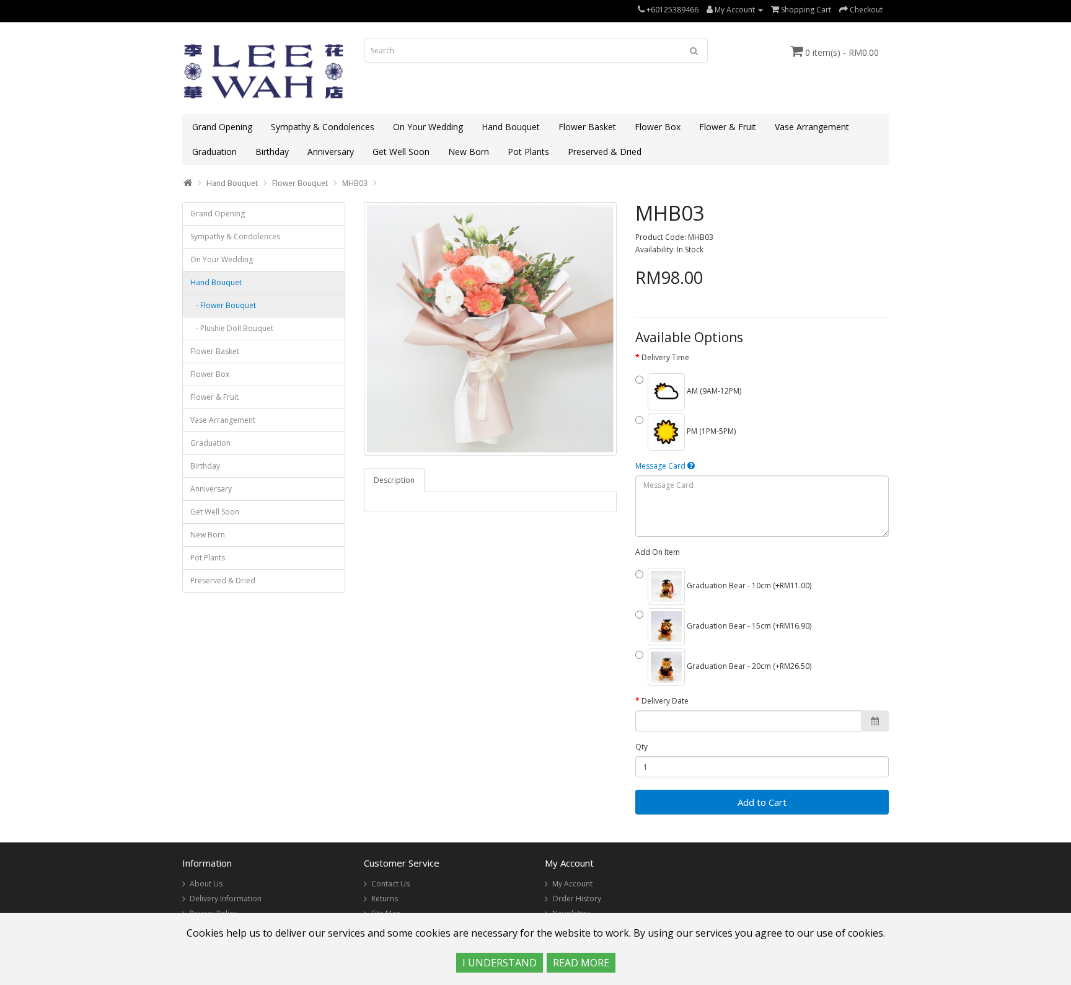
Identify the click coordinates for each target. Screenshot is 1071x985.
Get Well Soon (401, 151)
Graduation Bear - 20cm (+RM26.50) (748, 666)
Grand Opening (222, 127)
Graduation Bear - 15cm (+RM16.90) (748, 626)
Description (394, 480)
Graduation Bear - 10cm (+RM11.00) (748, 585)
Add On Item (657, 552)
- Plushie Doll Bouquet (231, 328)
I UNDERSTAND (499, 963)
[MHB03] (490, 329)
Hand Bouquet (511, 127)
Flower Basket (587, 127)
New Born (468, 151)
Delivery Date (665, 701)
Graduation (214, 151)
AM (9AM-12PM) (713, 391)
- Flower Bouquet (223, 305)
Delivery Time (665, 357)
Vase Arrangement (812, 127)
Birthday (272, 151)
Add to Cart (762, 802)
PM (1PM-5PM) (710, 431)
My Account (572, 883)
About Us (206, 883)
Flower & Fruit (727, 127)
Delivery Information (226, 898)
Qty (641, 746)
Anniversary (330, 151)
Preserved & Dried (604, 151)
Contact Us (390, 883)
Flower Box (658, 127)
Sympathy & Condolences (322, 127)
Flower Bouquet (300, 183)
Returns (384, 898)
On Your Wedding (428, 127)
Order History (576, 898)
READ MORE (581, 963)
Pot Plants (528, 151)
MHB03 (355, 183)
